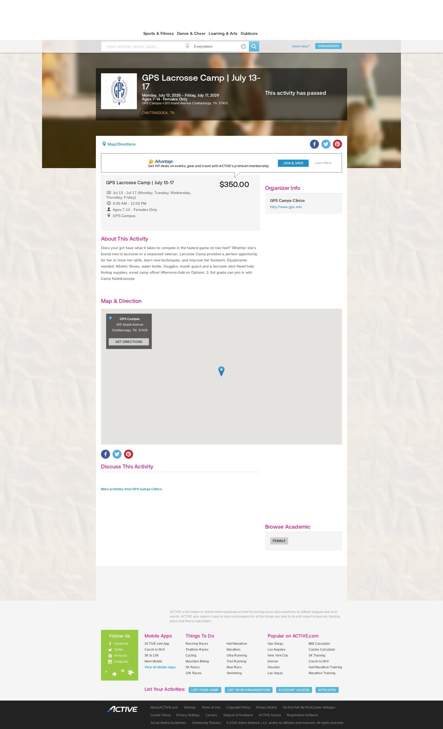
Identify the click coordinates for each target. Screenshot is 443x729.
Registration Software (302, 715)
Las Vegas (275, 673)
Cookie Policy (160, 715)
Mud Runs (234, 667)
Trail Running (236, 661)
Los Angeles (277, 649)
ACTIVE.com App (157, 643)
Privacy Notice (266, 707)
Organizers (328, 46)
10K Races (194, 673)
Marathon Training (322, 673)
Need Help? (300, 46)
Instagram (121, 661)
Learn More (323, 163)
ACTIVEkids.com (115, 33)
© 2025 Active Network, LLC (247, 723)
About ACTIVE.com (164, 707)
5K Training (317, 655)
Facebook (121, 643)
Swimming (234, 673)
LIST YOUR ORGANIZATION (248, 690)
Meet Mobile (154, 661)
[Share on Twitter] (325, 144)
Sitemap (190, 707)
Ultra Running (237, 655)
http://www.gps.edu (286, 207)
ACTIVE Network (124, 709)
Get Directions (129, 342)
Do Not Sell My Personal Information (309, 707)
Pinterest (120, 656)
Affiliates (327, 690)
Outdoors (249, 33)
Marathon (233, 649)
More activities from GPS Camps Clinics (131, 489)
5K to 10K (152, 655)
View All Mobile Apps (160, 667)
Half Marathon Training (325, 667)
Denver (273, 661)
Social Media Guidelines (168, 723)
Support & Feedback (238, 715)
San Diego (275, 643)
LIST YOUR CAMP (205, 690)
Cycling (191, 655)
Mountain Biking (197, 661)
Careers (211, 715)
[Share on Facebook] (314, 144)
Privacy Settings (188, 715)
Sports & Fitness (158, 33)
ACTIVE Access (270, 715)
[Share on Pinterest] (337, 144)
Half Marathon (237, 643)
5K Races (193, 667)
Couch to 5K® (155, 649)
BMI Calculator (319, 643)
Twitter (119, 649)
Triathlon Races (197, 649)
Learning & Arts (223, 33)
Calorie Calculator (322, 649)
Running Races (197, 643)
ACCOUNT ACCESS (294, 690)
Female (279, 541)
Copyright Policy (238, 707)
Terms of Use (211, 707)
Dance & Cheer (191, 33)
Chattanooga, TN (158, 113)
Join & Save (293, 163)
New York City (278, 655)
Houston (274, 667)
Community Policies (206, 723)
